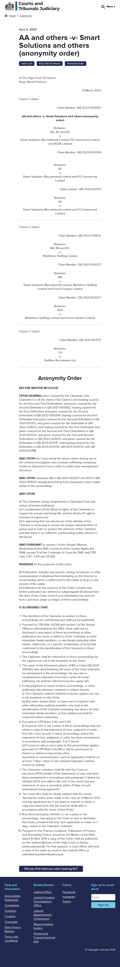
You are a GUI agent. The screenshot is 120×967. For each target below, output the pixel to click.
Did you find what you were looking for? (51, 869)
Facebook (68, 892)
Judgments (25, 15)
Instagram (68, 897)
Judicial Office (43, 892)
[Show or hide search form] (103, 7)
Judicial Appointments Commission (43, 915)
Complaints (12, 905)
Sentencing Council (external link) (44, 937)
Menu (110, 6)
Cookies (10, 916)
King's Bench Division (49, 63)
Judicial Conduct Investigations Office (44, 901)
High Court (26, 63)
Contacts (10, 911)
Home (12, 15)
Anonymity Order (75, 63)
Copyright (11, 922)
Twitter (66, 901)
